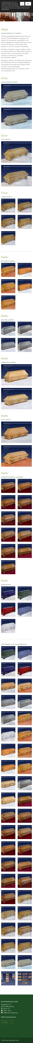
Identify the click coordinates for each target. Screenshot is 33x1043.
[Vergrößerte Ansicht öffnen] (16, 94)
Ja (22, 3)
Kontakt (5, 1022)
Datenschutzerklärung (5, 9)
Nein (28, 3)
